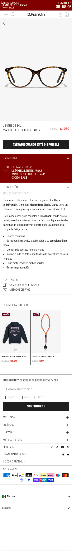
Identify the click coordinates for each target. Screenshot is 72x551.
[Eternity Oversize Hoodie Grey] (15, 331)
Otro (40, 397)
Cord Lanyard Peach (43, 356)
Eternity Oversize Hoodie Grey (18, 356)
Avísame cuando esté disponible (36, 144)
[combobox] (36, 496)
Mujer (27, 397)
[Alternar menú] (6, 14)
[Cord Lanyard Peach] (46, 331)
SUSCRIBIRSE (36, 406)
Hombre (11, 397)
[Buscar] (13, 14)
